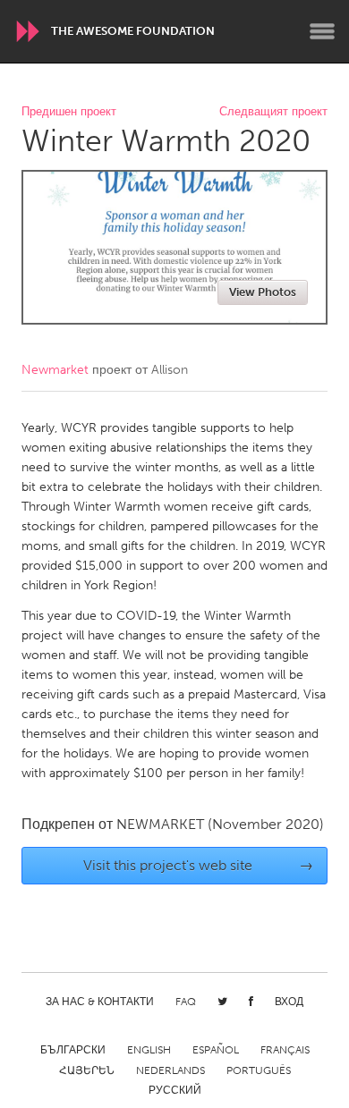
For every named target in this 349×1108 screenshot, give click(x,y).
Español (215, 1050)
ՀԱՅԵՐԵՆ (87, 1070)
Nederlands (170, 1070)
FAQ (185, 1001)
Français (285, 1050)
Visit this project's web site (198, 865)
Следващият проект (273, 112)
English (149, 1050)
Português (258, 1070)
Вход (289, 1001)
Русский (175, 1090)
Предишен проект (68, 112)
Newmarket (55, 369)
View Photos (262, 292)
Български (73, 1050)
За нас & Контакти (100, 1001)
